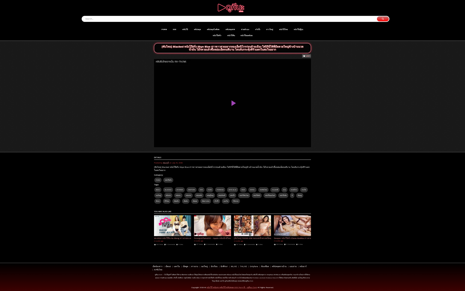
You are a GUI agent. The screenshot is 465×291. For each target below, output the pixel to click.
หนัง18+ (178, 195)
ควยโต (304, 190)
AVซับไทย (158, 270)
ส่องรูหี (166, 163)
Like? (308, 56)
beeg (158, 190)
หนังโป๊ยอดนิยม (246, 35)
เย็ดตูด (185, 266)
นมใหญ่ (158, 195)
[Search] (383, 18)
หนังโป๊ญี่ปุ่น (298, 29)
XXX (174, 29)
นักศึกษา (224, 266)
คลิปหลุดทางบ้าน (279, 266)
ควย (284, 190)
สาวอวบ (194, 266)
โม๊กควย (235, 201)
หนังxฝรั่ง (199, 195)
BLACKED (168, 190)
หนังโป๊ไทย (283, 29)
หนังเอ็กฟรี (221, 195)
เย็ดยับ (186, 201)
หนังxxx (188, 195)
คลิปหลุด (197, 29)
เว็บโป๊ (216, 201)
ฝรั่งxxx (168, 195)
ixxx (201, 190)
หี (292, 195)
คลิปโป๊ (185, 29)
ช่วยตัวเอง (245, 29)
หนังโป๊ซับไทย (244, 195)
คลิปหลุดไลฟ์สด (213, 29)
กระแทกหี (275, 190)
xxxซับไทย (263, 190)
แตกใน (226, 201)
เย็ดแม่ (168, 266)
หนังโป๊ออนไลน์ (270, 195)
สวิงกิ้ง (257, 29)
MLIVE (234, 266)
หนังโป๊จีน (231, 35)
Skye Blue (232, 190)
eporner (180, 190)
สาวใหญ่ (269, 29)
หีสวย (157, 201)
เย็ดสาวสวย (205, 201)
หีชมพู (300, 195)
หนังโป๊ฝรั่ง (217, 35)
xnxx (243, 190)
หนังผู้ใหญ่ (210, 195)
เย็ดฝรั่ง (176, 201)
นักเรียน (214, 266)
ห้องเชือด (265, 266)
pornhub (220, 190)
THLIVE (243, 266)
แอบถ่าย (293, 266)
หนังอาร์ (303, 266)
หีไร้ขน (167, 201)
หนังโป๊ (232, 195)
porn (210, 190)
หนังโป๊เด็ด (283, 195)
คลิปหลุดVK (230, 29)
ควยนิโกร (294, 190)
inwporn (191, 190)
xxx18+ (252, 190)
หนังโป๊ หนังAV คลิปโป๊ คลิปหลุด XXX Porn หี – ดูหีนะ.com (231, 287)
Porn (164, 29)
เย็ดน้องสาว (157, 266)
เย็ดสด (195, 201)
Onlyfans (254, 266)
